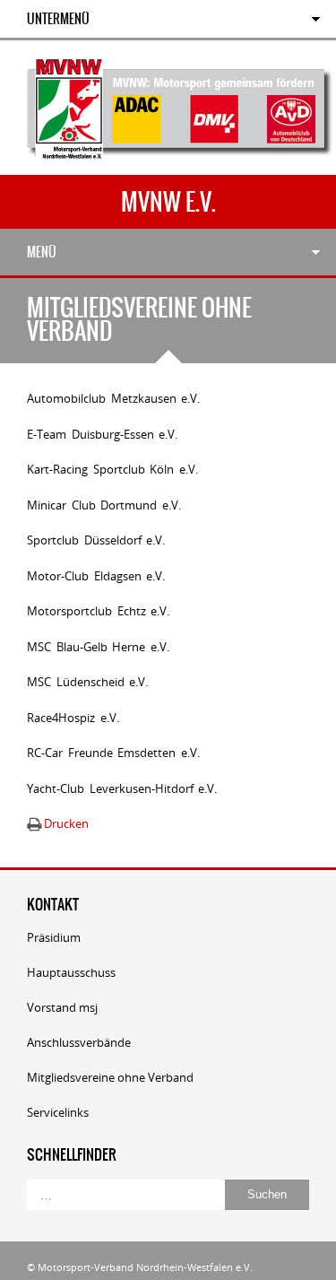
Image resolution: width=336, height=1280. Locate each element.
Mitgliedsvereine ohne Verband (110, 1077)
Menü (41, 252)
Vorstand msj (62, 1007)
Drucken (66, 823)
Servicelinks (58, 1112)
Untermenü (58, 19)
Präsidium (54, 937)
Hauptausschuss (71, 972)
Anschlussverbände (79, 1042)
